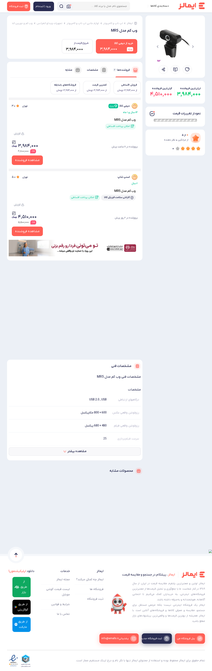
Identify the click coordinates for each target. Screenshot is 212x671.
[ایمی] (118, 604)
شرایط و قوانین (60, 604)
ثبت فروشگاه (95, 599)
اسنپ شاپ (124, 177)
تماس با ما (63, 614)
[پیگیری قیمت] (187, 69)
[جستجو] (61, 6)
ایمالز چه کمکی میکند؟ (90, 579)
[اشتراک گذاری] (163, 69)
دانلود (21, 571)
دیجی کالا (119, 106)
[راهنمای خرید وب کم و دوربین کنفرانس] (175, 69)
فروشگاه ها (97, 589)
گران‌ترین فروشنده (162, 88)
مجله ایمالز (63, 579)
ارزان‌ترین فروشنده (190, 88)
